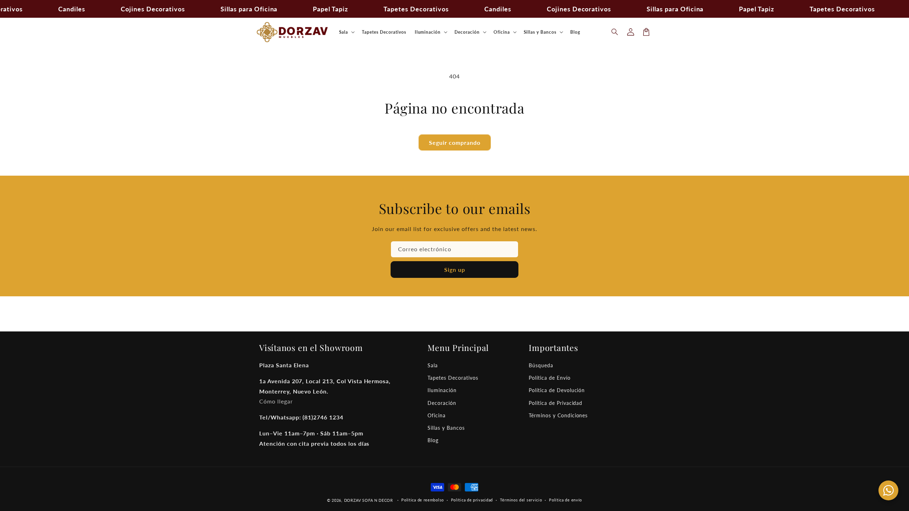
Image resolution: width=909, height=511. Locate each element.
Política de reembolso (422, 500)
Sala (433, 365)
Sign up (454, 269)
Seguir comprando (454, 142)
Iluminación (442, 390)
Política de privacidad (472, 500)
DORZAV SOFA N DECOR (368, 500)
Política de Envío (549, 378)
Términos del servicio (521, 500)
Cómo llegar (276, 401)
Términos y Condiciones (558, 415)
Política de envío (565, 500)
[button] (615, 32)
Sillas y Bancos (446, 428)
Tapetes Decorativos (453, 378)
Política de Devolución (557, 390)
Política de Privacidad (555, 403)
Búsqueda (541, 365)
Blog (433, 440)
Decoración (442, 403)
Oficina (437, 415)
